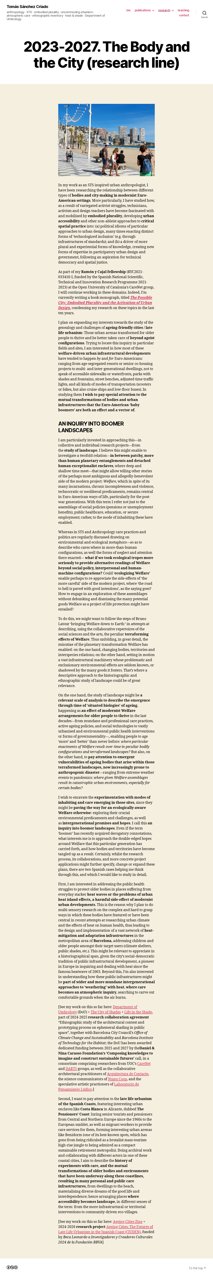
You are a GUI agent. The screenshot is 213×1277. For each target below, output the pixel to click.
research (164, 10)
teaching (183, 10)
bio (128, 10)
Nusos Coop (117, 1079)
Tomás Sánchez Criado (27, 7)
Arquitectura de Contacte (127, 1074)
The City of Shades (106, 1012)
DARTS (71, 1069)
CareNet (144, 1063)
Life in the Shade (138, 1012)
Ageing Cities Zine (127, 1222)
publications (143, 10)
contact (184, 15)
